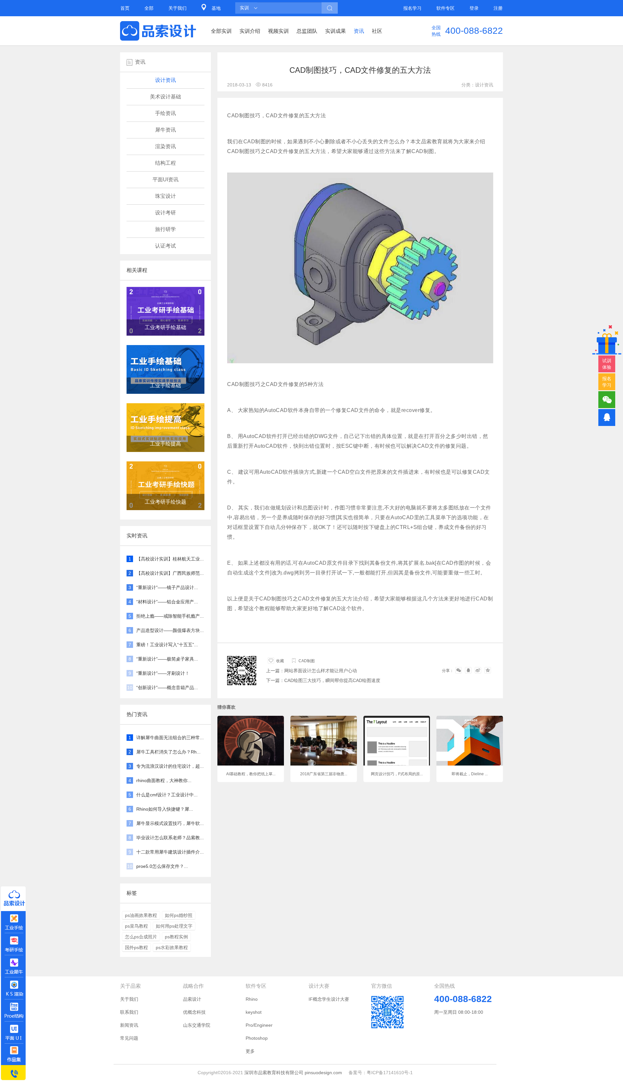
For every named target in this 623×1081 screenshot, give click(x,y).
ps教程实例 (176, 936)
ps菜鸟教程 (136, 926)
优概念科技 (194, 1012)
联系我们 (129, 1012)
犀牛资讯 (165, 130)
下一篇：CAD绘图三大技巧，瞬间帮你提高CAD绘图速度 (323, 680)
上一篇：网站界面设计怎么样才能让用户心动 (311, 670)
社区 (377, 31)
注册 (498, 8)
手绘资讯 (165, 113)
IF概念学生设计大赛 (329, 999)
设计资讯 (165, 80)
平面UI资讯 (165, 179)
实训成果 (335, 31)
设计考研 (165, 212)
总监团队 (307, 31)
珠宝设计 (165, 196)
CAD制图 (307, 661)
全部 (148, 8)
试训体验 (606, 364)
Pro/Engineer (259, 1025)
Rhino (252, 999)
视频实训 (278, 31)
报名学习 (412, 8)
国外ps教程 (136, 947)
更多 (250, 1051)
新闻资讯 (129, 1025)
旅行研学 (165, 229)
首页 (124, 8)
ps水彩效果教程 (172, 947)
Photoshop (257, 1038)
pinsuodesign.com (323, 1072)
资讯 (359, 31)
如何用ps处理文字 (174, 926)
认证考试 (165, 246)
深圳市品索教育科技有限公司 (273, 1072)
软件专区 (445, 8)
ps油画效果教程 (141, 915)
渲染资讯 (165, 146)
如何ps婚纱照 (178, 915)
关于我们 (177, 8)
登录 (474, 8)
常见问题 (129, 1038)
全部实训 (221, 31)
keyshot (254, 1012)
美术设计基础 (165, 96)
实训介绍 (249, 31)
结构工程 (165, 163)
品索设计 (192, 999)
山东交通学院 (196, 1025)
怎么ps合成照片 (141, 936)
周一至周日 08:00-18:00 (458, 1012)
